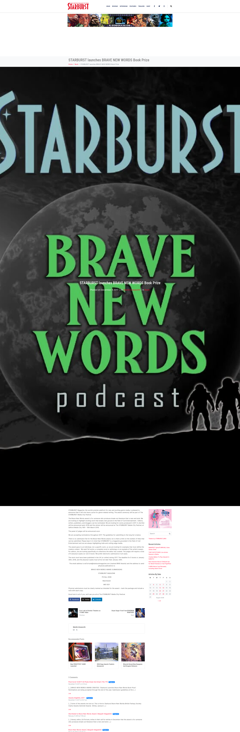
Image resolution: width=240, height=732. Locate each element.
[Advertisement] (120, 42)
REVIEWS (115, 6)
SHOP (148, 6)
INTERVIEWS (124, 6)
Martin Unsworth (132, 290)
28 (163, 594)
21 (163, 591)
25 (153, 594)
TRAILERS (141, 6)
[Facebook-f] (154, 6)
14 (163, 588)
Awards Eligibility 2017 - (77, 698)
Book (147, 290)
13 (160, 588)
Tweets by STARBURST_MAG (157, 538)
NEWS (108, 6)
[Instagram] (164, 6)
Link (69, 693)
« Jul (159, 601)
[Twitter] (159, 6)
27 (160, 594)
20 (160, 591)
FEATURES (133, 6)
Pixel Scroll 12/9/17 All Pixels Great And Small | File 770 (88, 682)
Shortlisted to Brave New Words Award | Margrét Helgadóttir (90, 714)
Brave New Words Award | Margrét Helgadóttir (85, 730)
